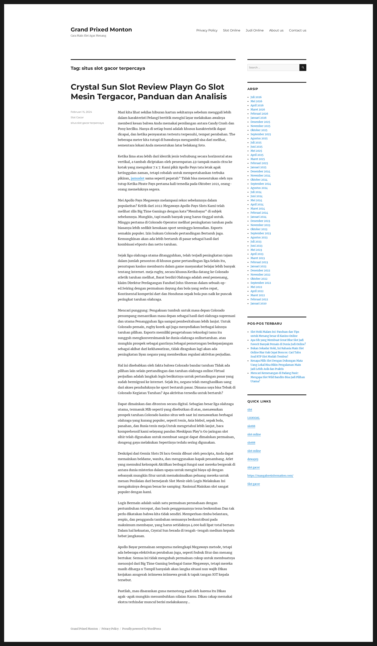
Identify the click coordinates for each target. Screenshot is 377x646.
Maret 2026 (258, 109)
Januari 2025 (258, 167)
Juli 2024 (256, 192)
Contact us (297, 30)
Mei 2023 (256, 250)
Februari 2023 (259, 262)
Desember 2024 (260, 171)
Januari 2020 (258, 303)
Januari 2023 (258, 266)
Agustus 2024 (259, 188)
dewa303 (252, 459)
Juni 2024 (257, 196)
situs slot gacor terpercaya (87, 122)
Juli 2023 (256, 241)
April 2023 (257, 254)
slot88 (251, 426)
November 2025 (260, 126)
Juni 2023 (256, 245)
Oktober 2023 (259, 229)
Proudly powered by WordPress (141, 628)
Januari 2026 (259, 117)
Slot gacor (253, 484)
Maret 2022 (258, 295)
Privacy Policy (207, 30)
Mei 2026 (256, 101)
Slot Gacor (77, 117)
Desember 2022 (260, 270)
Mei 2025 (256, 151)
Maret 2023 (258, 258)
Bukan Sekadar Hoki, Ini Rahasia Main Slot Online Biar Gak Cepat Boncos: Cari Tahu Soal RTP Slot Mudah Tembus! (277, 352)
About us (276, 30)
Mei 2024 (256, 200)
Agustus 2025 (259, 138)
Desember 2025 (260, 122)
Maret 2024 (258, 208)
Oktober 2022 (259, 278)
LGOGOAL (253, 418)
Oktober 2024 (259, 179)
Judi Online (255, 30)
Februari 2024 (259, 212)
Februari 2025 (259, 163)
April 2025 (257, 155)
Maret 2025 (258, 159)
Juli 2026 (256, 97)
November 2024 (260, 175)
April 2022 (257, 291)
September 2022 (261, 283)
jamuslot (138, 178)
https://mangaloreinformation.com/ (270, 475)
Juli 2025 (256, 142)
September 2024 (261, 184)
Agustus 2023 (259, 237)
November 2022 (260, 274)
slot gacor (253, 467)
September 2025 (261, 134)
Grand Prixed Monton (101, 29)
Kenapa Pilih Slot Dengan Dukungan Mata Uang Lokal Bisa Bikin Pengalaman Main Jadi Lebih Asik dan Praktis (277, 365)
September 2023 (261, 233)
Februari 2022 (259, 299)
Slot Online (231, 30)
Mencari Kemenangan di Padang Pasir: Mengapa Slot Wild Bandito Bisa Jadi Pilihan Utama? (278, 377)
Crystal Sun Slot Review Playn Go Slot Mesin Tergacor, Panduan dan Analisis (149, 91)
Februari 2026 (259, 113)
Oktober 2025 (259, 130)
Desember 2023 (260, 221)
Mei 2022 (256, 287)
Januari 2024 (258, 217)
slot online (254, 434)
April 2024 (257, 204)
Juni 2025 (257, 146)
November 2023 (260, 225)
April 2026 (257, 105)
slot (249, 409)
